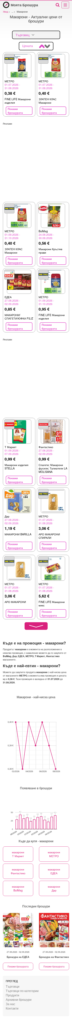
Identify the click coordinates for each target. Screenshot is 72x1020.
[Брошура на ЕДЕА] (18, 930)
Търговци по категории (22, 991)
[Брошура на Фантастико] (54, 930)
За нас (10, 1004)
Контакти (12, 1008)
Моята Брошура (24, 4)
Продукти (12, 995)
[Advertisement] (36, 161)
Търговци (12, 986)
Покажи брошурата (18, 966)
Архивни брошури (18, 999)
